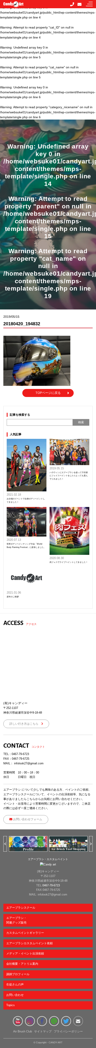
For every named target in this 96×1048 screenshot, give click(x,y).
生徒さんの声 (15, 984)
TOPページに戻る (48, 393)
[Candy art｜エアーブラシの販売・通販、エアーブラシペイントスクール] (13, 5)
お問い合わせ (15, 995)
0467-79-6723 (20, 754)
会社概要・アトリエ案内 (22, 963)
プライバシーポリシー (68, 1031)
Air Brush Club (22, 1031)
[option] (28, 844)
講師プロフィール (17, 974)
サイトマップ (43, 1031)
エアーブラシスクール (20, 907)
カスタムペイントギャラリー (25, 932)
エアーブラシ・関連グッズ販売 (16, 920)
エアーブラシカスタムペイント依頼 (29, 943)
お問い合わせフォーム (27, 819)
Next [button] (92, 843)
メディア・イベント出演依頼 (25, 953)
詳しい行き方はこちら (25, 723)
